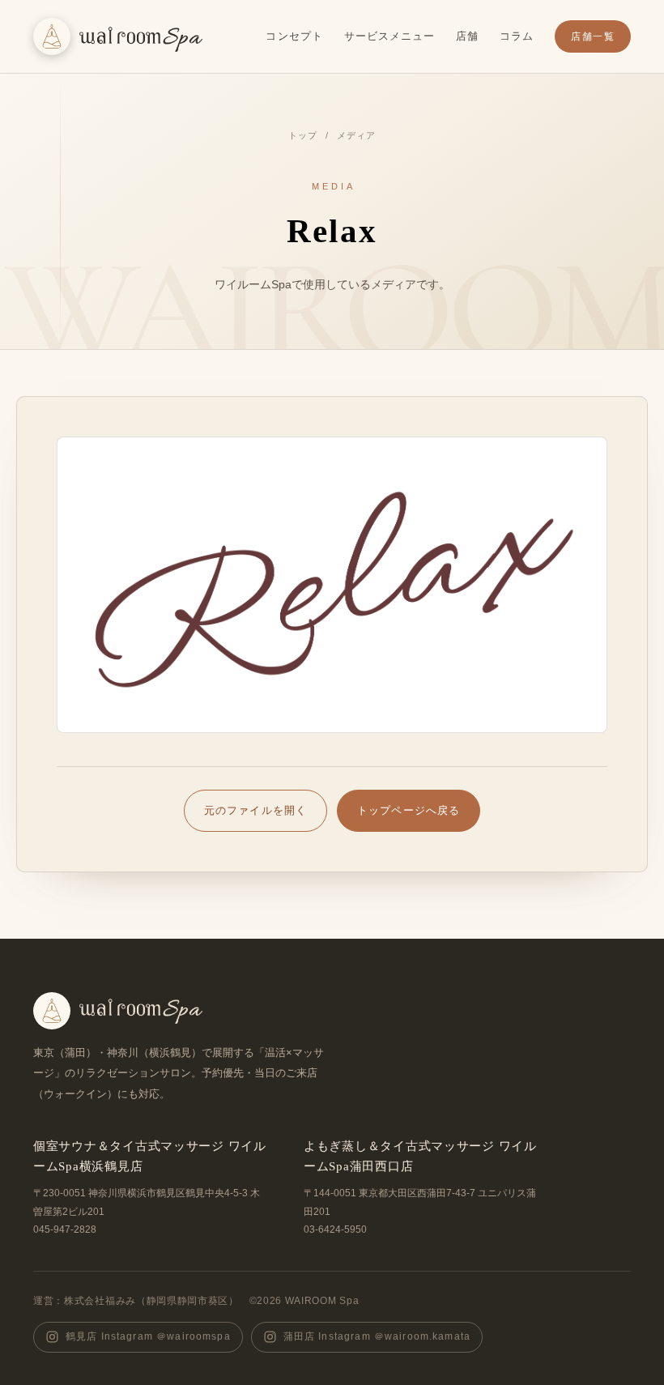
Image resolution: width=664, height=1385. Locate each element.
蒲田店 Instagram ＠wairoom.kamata (376, 1336)
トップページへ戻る (408, 810)
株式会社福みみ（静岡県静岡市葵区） (151, 1301)
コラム (517, 36)
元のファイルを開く (255, 818)
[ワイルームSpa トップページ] (117, 36)
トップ (302, 135)
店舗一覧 (593, 36)
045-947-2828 (64, 1229)
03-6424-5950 (335, 1229)
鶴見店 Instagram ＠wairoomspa (148, 1336)
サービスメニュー (389, 36)
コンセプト (294, 36)
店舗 (467, 36)
